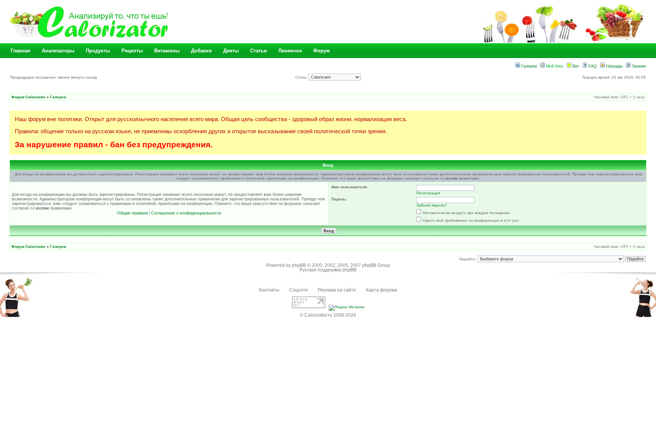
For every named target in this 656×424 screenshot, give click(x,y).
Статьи (258, 51)
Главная (20, 51)
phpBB (299, 265)
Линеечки (290, 51)
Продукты (98, 51)
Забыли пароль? (431, 205)
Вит (575, 66)
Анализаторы (58, 51)
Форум (321, 51)
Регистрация (428, 193)
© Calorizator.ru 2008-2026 (328, 315)
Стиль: (302, 77)
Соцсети (298, 290)
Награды (614, 66)
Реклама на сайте (337, 290)
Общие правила (132, 213)
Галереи (528, 66)
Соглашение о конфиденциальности (186, 213)
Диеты (231, 51)
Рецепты (132, 51)
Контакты (269, 290)
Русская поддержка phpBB (328, 270)
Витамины (167, 51)
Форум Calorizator (28, 97)
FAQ (592, 66)
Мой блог (554, 66)
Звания (638, 66)
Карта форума (381, 290)
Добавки (201, 51)
